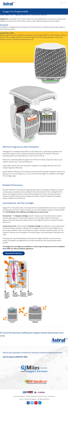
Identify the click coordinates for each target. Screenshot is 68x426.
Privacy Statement (31, 396)
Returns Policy (43, 396)
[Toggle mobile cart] (61, 3)
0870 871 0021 (22, 357)
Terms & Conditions (19, 396)
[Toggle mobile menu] (64, 3)
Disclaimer (51, 396)
